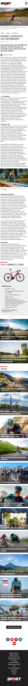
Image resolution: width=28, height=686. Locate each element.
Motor (10, 57)
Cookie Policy (14, 660)
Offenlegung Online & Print (14, 664)
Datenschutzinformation (14, 657)
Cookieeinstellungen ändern (14, 659)
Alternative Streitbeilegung (14, 668)
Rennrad (15, 33)
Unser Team (14, 670)
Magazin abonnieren (14, 653)
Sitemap (14, 673)
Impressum (14, 672)
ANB (14, 666)
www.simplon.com (7, 311)
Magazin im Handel (14, 655)
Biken (8, 33)
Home (2, 33)
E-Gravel (24, 126)
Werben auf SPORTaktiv (14, 662)
